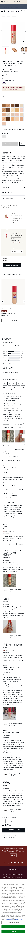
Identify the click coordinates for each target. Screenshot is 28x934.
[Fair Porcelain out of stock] (22, 106)
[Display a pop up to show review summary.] (14, 313)
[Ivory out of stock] (13, 110)
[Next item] (24, 301)
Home (3, 16)
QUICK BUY (14, 320)
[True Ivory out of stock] (17, 119)
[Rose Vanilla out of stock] (17, 115)
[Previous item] (2, 301)
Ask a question (15, 71)
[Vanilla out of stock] (4, 124)
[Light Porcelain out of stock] (22, 110)
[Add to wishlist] (22, 144)
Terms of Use (18, 919)
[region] (13, 906)
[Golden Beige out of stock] (4, 110)
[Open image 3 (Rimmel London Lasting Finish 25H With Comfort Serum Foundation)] (24, 50)
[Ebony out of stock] (17, 106)
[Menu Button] (1, 11)
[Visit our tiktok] (19, 862)
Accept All (13, 931)
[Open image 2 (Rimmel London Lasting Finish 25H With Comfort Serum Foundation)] (15, 50)
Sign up (13, 855)
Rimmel (14, 16)
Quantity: (5, 133)
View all (23, 78)
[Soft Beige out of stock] (4, 119)
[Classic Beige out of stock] (8, 106)
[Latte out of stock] (17, 110)
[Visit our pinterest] (22, 862)
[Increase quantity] (14, 136)
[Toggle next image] (25, 31)
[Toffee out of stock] (13, 119)
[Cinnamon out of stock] (4, 106)
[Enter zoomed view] (24, 41)
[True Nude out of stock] (22, 119)
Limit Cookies (13, 926)
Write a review (5, 71)
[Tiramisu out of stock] (8, 119)
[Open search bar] (4, 11)
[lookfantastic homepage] (13, 11)
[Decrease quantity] (4, 136)
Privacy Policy (9, 919)
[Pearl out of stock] (8, 115)
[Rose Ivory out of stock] (13, 115)
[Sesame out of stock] (22, 115)
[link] (22, 11)
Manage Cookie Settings (13, 922)
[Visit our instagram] (11, 862)
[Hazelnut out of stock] (8, 110)
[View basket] (24, 11)
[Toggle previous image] (1, 31)
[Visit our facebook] (4, 862)
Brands (8, 16)
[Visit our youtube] (15, 862)
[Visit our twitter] (8, 862)
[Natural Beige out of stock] (4, 115)
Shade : (4, 96)
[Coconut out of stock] (13, 106)
